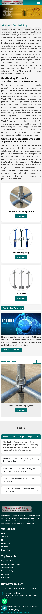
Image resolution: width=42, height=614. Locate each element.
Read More (21, 216)
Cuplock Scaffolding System (21, 406)
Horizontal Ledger (7, 571)
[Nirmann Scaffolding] (12, 2)
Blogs (3, 540)
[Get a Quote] (4, 608)
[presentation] (35, 362)
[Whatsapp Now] (4, 601)
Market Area (5, 550)
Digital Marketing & (8, 612)
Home (3, 533)
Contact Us (5, 543)
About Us (4, 537)
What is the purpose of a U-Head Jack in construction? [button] (19, 480)
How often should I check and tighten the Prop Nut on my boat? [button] (19, 459)
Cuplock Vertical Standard (10, 564)
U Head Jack (5, 578)
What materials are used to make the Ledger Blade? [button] (18, 490)
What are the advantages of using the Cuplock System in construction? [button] (19, 470)
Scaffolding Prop (7, 568)
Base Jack (5, 574)
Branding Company (22, 612)
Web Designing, (29, 610)
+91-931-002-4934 (28, 589)
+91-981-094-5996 (12, 589)
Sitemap (4, 547)
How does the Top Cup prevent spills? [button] (18, 437)
